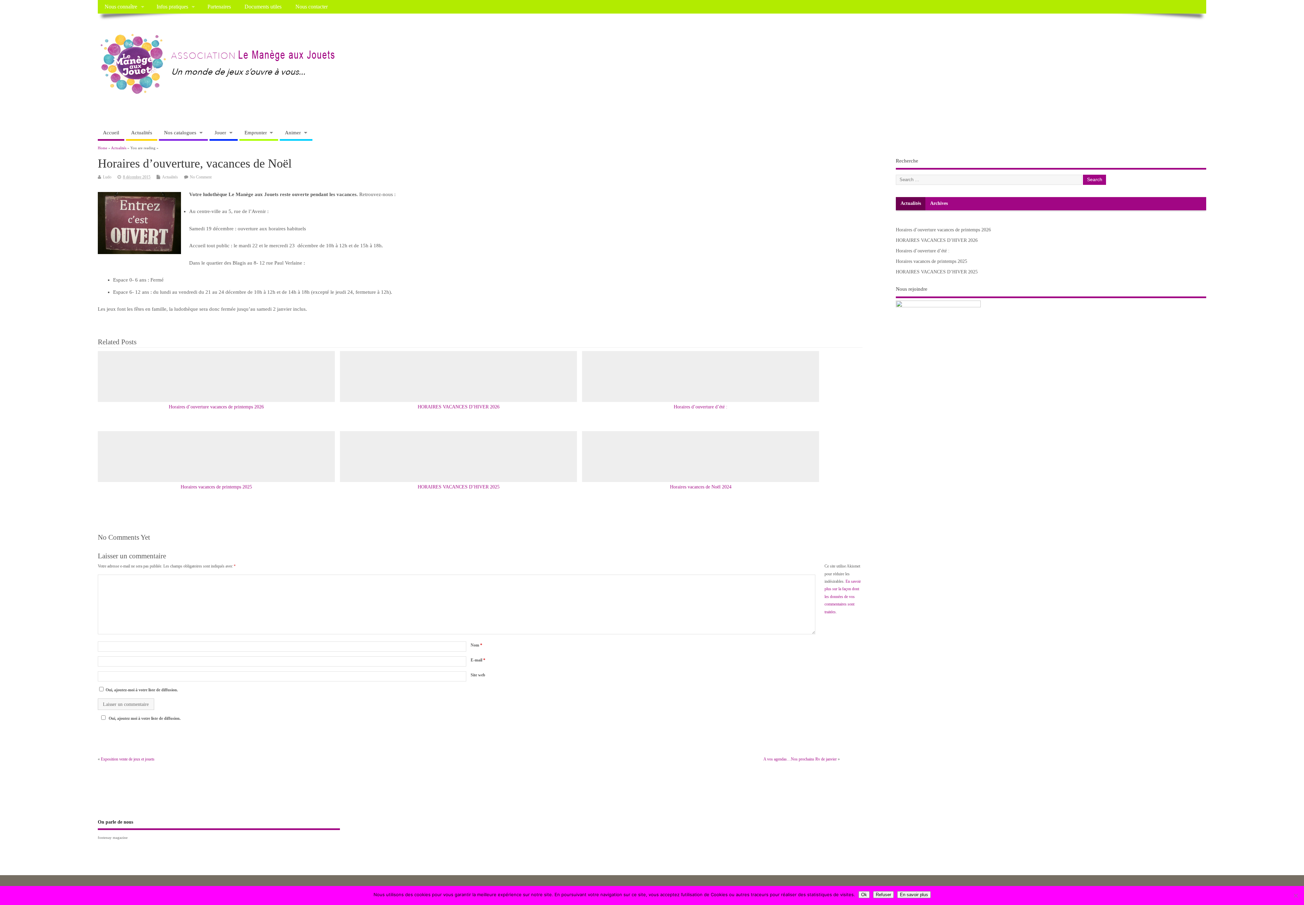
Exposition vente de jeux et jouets (128, 759)
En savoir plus (914, 894)
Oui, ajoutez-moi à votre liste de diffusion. (141, 690)
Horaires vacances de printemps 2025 (216, 486)
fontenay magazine (113, 838)
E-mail (478, 660)
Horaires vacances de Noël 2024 (700, 486)
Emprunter (255, 132)
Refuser (883, 894)
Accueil (111, 132)
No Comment (201, 177)
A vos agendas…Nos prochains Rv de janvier (800, 759)
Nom (476, 645)
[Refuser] (1295, 895)
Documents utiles (263, 7)
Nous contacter (311, 7)
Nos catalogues (180, 132)
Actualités (141, 132)
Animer (293, 132)
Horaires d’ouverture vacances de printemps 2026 (216, 406)
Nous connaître (121, 7)
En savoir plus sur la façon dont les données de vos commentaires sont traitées (843, 596)
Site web (478, 675)
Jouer (220, 132)
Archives (939, 203)
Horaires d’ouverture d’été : (700, 406)
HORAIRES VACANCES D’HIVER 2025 (459, 486)
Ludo (107, 177)
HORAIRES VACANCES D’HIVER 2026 (459, 406)
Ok (864, 894)
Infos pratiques (172, 7)
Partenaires (219, 7)
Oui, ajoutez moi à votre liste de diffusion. (145, 718)
